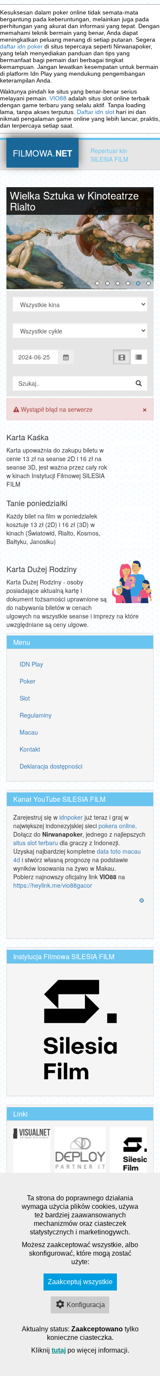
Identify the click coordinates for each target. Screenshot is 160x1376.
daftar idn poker (21, 46)
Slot (25, 698)
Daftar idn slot (95, 111)
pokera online (117, 825)
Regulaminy (36, 715)
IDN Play (31, 664)
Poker (27, 681)
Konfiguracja (86, 1304)
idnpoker (71, 817)
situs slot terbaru (35, 842)
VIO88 (58, 98)
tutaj (59, 1350)
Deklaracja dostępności (51, 766)
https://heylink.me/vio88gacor (52, 885)
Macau (29, 732)
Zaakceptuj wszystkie (80, 1281)
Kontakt (30, 749)
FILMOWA (42, 152)
